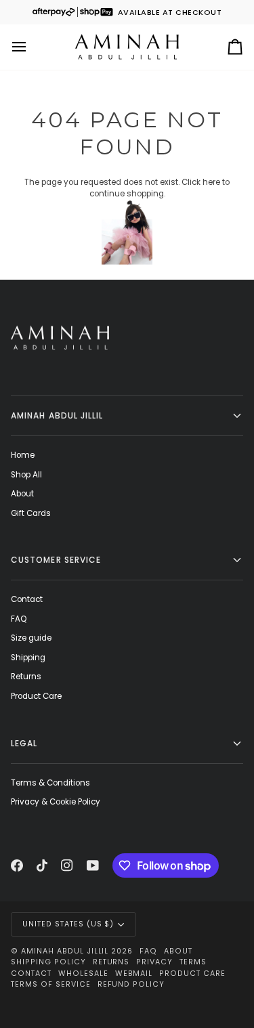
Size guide (31, 638)
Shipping (28, 657)
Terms (193, 962)
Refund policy (131, 984)
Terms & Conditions (50, 782)
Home (23, 455)
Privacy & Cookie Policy (55, 801)
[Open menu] (31, 47)
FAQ (18, 619)
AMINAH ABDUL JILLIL (64, 951)
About (22, 493)
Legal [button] (24, 743)
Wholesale (83, 973)
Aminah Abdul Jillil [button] (57, 415)
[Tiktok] (42, 865)
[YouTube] (93, 865)
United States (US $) (68, 924)
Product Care (36, 696)
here (211, 182)
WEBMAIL (134, 973)
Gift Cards (31, 513)
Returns (26, 676)
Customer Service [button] (56, 559)
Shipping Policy (48, 962)
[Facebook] (17, 865)
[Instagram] (67, 865)
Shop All (26, 474)
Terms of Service (51, 984)
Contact (27, 599)
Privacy (154, 962)
